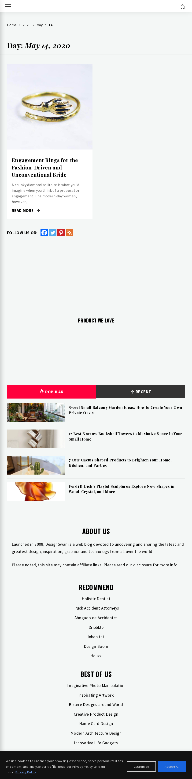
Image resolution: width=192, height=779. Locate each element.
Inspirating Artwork (96, 695)
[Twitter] (52, 232)
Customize (141, 766)
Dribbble (96, 627)
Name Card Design (96, 723)
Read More (50, 107)
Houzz (96, 655)
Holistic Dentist (96, 598)
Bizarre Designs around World (96, 704)
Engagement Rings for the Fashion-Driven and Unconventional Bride (45, 167)
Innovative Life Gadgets (96, 742)
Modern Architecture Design (96, 733)
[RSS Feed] (69, 232)
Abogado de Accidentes (96, 617)
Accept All (172, 766)
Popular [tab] (54, 392)
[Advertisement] (96, 274)
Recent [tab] (143, 391)
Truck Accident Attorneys (96, 608)
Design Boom (96, 646)
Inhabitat (96, 636)
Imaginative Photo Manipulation (96, 685)
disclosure (142, 565)
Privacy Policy (25, 772)
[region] (96, 765)
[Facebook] (44, 232)
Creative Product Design (96, 714)
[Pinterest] (61, 232)
